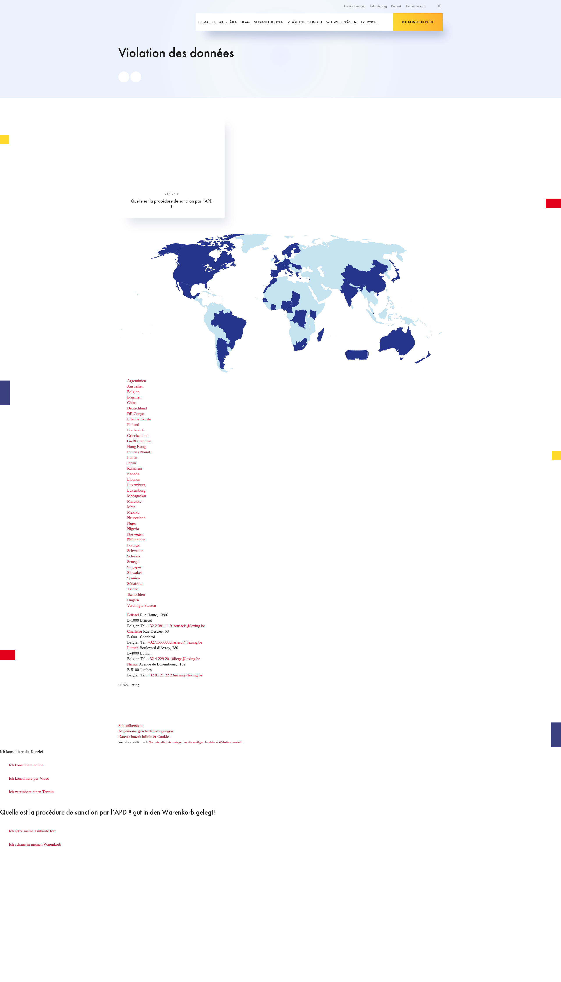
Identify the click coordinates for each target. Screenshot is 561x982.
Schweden (135, 550)
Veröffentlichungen (305, 22)
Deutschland (137, 408)
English (428, 17)
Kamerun (134, 468)
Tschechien (136, 594)
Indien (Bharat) (139, 452)
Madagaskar (136, 496)
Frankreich (135, 430)
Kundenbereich (415, 6)
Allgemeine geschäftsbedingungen (145, 731)
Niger (131, 523)
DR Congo (135, 413)
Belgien (133, 392)
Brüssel (133, 615)
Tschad (132, 589)
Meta (131, 507)
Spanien (133, 578)
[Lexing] (149, 22)
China (132, 402)
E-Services (369, 22)
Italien (132, 457)
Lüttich (132, 648)
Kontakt (396, 6)
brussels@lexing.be (189, 626)
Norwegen (135, 534)
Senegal (133, 561)
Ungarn (133, 600)
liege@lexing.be (187, 658)
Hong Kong (136, 446)
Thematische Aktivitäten (217, 22)
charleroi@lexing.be (186, 642)
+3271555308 (159, 642)
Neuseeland (136, 518)
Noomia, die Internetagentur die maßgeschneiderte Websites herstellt (195, 742)
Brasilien (134, 397)
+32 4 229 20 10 (161, 658)
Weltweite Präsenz (341, 22)
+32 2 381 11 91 (161, 626)
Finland (133, 424)
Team (246, 22)
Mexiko (133, 512)
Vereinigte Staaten (141, 605)
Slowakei (134, 572)
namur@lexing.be (188, 675)
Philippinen (136, 539)
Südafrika (134, 583)
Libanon (133, 479)
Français (429, 21)
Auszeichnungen (354, 6)
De (439, 6)
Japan (131, 463)
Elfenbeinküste (139, 419)
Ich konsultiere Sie (418, 22)
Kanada (133, 474)
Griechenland (137, 435)
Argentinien (136, 381)
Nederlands (431, 26)
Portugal (133, 545)
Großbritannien (139, 441)
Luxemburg (136, 485)
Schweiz (133, 556)
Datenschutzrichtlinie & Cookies (144, 736)
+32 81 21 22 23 (161, 675)
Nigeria (133, 529)
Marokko (134, 501)
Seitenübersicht (130, 725)
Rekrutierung (378, 6)
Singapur (134, 567)
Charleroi (134, 631)
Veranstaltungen (268, 22)
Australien (135, 386)
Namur (132, 664)
